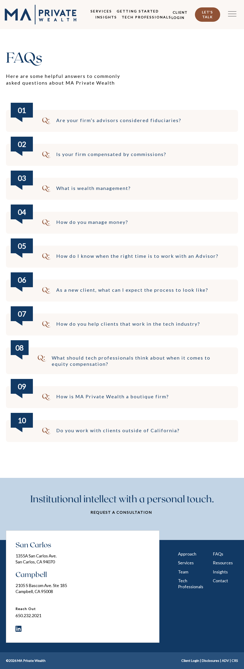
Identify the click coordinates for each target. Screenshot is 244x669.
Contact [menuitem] (220, 580)
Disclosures (210, 660)
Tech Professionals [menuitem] (146, 17)
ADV (225, 660)
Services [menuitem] (101, 11)
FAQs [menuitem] (218, 553)
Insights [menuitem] (106, 17)
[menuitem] (18, 629)
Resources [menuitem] (223, 562)
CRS (235, 660)
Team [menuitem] (183, 571)
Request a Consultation (121, 512)
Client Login (180, 14)
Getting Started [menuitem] (138, 11)
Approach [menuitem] (187, 553)
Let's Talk (207, 14)
